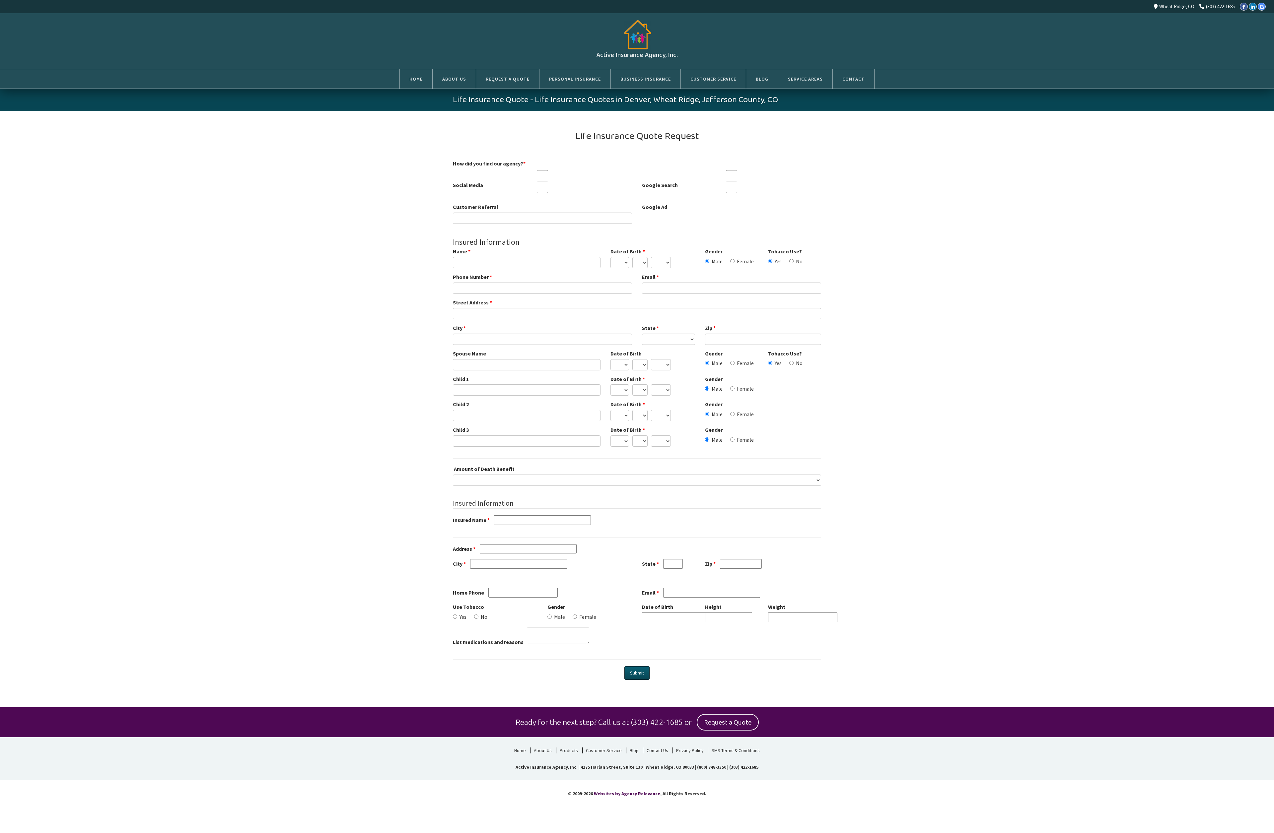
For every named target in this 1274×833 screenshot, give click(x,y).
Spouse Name (469, 353)
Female (745, 261)
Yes (778, 261)
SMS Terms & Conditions (736, 750)
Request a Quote (727, 722)
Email (650, 277)
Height (713, 607)
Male (717, 261)
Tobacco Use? (785, 251)
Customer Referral (475, 207)
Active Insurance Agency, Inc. (637, 55)
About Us (543, 750)
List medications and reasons (488, 642)
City (459, 328)
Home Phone (468, 592)
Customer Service (604, 750)
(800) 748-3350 (711, 767)
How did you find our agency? (489, 163)
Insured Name (471, 520)
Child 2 (461, 404)
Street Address (472, 302)
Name (461, 251)
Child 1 (461, 379)
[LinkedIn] (1253, 7)
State (650, 328)
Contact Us (657, 750)
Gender (714, 251)
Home (520, 750)
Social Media (468, 185)
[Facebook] (1244, 7)
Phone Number (472, 277)
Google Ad (654, 207)
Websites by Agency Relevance (627, 794)
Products (569, 750)
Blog (634, 750)
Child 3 (461, 429)
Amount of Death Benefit (484, 469)
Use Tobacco (468, 607)
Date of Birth (627, 251)
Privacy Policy (690, 750)
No (799, 261)
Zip (710, 328)
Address (464, 548)
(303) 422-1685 (1220, 6)
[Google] (1262, 7)
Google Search (660, 185)
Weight (776, 607)
